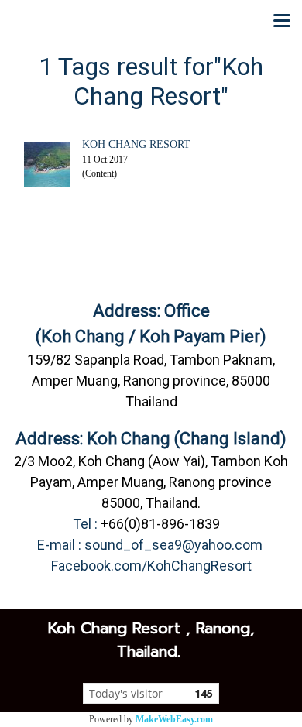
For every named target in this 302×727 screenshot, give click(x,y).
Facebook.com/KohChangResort (151, 565)
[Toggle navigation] (282, 22)
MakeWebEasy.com (174, 719)
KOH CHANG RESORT (136, 144)
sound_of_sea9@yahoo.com (173, 545)
